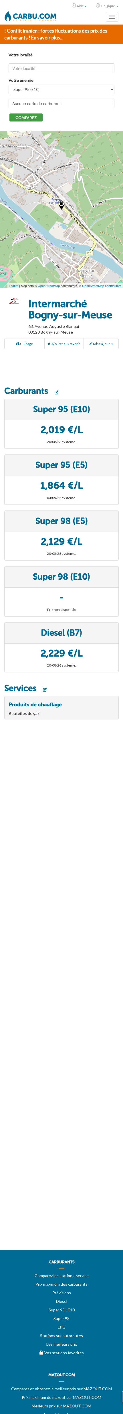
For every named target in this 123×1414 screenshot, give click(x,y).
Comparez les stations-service (62, 1275)
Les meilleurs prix (61, 1344)
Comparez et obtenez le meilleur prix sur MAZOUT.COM (61, 1388)
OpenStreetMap (49, 285)
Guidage (26, 344)
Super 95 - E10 (62, 1309)
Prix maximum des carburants (61, 1284)
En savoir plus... (47, 38)
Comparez (26, 117)
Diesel (61, 1301)
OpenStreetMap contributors (102, 285)
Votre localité (21, 54)
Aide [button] (80, 6)
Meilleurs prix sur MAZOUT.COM (61, 1405)
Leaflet (13, 285)
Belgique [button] (108, 6)
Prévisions (61, 1292)
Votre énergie (21, 80)
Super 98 (61, 1318)
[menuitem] (61, 1264)
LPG (62, 1327)
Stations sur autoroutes (61, 1335)
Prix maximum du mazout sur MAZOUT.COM (61, 1397)
